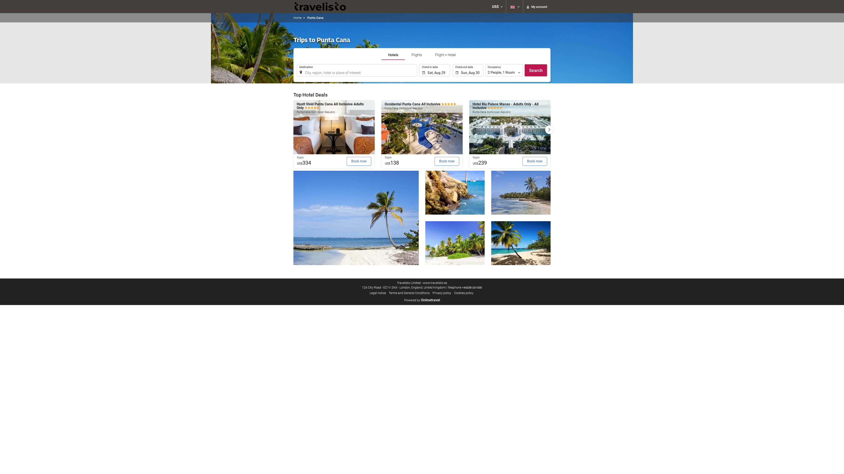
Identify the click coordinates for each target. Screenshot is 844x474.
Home (297, 18)
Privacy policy (442, 293)
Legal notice (378, 293)
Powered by (422, 300)
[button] (497, 6)
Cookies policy (463, 293)
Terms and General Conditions (409, 293)
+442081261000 (472, 287)
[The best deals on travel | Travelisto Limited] (320, 6)
